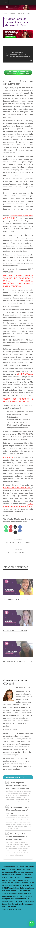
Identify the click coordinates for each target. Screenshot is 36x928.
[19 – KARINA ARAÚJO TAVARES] (18, 587)
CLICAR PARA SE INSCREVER (16, 488)
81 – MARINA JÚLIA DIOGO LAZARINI (17, 662)
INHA (7, 281)
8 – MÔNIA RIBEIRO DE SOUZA (15, 630)
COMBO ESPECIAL (25, 374)
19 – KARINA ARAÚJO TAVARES (15, 599)
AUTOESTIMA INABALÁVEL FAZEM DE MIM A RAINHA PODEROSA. (18, 283)
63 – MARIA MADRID (24, 13)
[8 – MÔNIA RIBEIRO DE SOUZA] (18, 618)
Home (5, 13)
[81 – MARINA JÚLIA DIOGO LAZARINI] (18, 649)
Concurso (12, 13)
